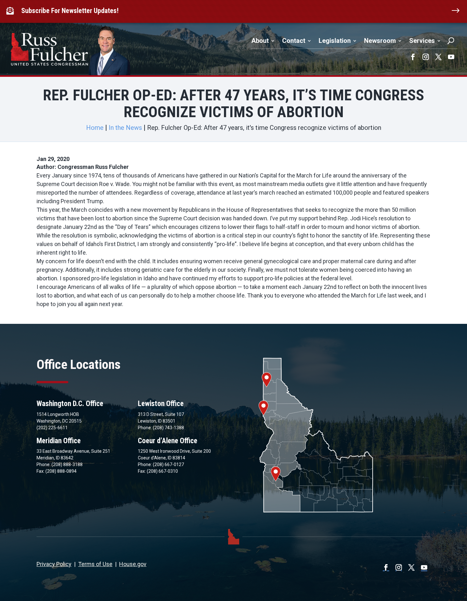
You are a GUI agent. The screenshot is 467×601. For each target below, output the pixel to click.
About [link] (260, 40)
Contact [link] (293, 40)
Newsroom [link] (380, 40)
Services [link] (422, 40)
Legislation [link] (335, 40)
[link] (11, 11)
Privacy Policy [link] (54, 564)
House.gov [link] (132, 564)
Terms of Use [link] (95, 564)
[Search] (451, 40)
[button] (413, 56)
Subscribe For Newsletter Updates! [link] (69, 11)
